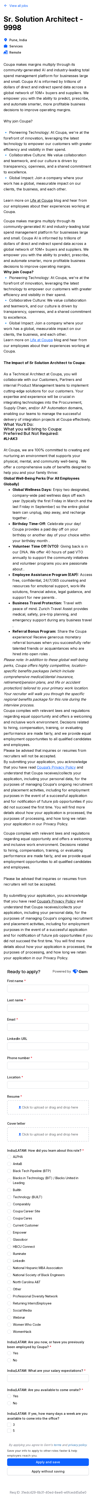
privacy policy (77, 1445)
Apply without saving (48, 1471)
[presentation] (48, 1107)
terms (57, 1445)
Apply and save (48, 1462)
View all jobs (18, 6)
